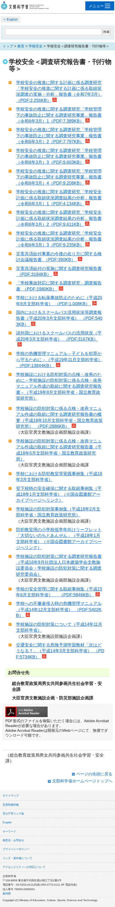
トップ (8, 46)
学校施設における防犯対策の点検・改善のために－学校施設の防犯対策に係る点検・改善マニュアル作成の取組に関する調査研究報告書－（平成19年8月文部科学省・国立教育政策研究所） (59, 386)
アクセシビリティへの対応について (24, 867)
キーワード (9, 831)
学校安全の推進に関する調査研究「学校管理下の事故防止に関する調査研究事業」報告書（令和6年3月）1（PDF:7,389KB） (59, 115)
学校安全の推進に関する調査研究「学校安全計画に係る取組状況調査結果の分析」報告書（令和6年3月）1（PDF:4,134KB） (59, 197)
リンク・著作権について (17, 858)
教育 (20, 46)
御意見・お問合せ (13, 840)
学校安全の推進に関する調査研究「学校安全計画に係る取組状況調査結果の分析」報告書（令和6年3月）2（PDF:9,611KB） (59, 218)
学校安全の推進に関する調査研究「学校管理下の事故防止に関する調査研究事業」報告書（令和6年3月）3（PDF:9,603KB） (59, 156)
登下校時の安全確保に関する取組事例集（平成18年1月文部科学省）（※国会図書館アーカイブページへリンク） (59, 494)
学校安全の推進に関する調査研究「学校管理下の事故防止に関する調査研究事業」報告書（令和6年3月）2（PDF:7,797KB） (59, 135)
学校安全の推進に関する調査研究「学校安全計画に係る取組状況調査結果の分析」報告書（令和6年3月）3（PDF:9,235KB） (59, 239)
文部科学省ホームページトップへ (82, 781)
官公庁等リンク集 (13, 813)
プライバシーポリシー (16, 849)
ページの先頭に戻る (94, 774)
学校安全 (36, 46)
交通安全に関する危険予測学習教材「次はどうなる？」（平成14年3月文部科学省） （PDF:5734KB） (60, 651)
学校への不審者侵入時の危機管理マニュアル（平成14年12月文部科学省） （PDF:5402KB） (59, 609)
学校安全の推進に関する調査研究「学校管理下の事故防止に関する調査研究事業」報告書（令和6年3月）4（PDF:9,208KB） (59, 177)
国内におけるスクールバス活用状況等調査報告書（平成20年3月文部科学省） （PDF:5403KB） (59, 318)
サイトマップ (11, 795)
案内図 (7, 893)
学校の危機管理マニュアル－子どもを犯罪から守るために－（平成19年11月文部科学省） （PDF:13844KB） (59, 359)
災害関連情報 (11, 804)
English (12, 19)
